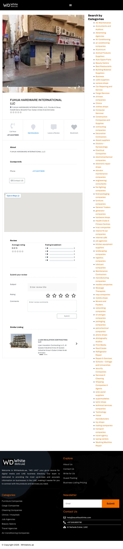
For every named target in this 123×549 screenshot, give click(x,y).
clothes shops (102, 107)
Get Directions (33, 133)
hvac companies (103, 227)
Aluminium (101, 50)
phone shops (101, 335)
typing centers (102, 439)
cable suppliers (102, 80)
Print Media (101, 345)
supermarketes (102, 399)
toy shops (100, 422)
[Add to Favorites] (74, 129)
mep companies (103, 295)
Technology (101, 412)
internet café (101, 238)
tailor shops (101, 402)
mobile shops (102, 298)
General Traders (103, 207)
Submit (67, 316)
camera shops (102, 83)
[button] (71, 5)
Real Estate (101, 348)
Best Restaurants (103, 66)
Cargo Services (103, 93)
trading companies (104, 425)
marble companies (104, 284)
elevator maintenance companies (102, 173)
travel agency (102, 436)
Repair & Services (104, 358)
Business (100, 76)
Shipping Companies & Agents (102, 385)
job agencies (101, 241)
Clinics (99, 103)
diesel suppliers (103, 140)
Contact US (18, 181)
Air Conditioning (103, 39)
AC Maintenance (103, 23)
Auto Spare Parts (103, 60)
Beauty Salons (102, 63)
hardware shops (103, 217)
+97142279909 (38, 171)
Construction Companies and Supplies (103, 120)
